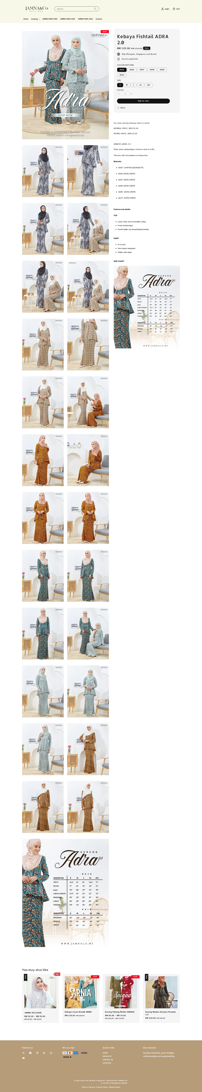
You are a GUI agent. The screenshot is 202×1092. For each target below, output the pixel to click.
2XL (148, 85)
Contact (99, 19)
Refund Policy (114, 1087)
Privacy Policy (102, 1087)
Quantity (120, 90)
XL (141, 85)
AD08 (152, 70)
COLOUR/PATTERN (125, 65)
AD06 (132, 70)
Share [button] (122, 108)
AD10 (122, 75)
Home (25, 19)
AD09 (162, 70)
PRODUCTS (107, 1056)
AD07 (142, 70)
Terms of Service (88, 1087)
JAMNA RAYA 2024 (85, 19)
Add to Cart (143, 101)
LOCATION (107, 1063)
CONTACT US (108, 1060)
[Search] (95, 9)
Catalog (34, 19)
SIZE (119, 80)
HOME (105, 1053)
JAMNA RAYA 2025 (67, 19)
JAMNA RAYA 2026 (49, 19)
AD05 (122, 70)
